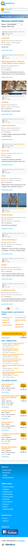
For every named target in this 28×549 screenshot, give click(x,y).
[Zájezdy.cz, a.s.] (9, 544)
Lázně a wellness (7, 501)
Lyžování (5, 506)
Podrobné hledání (6, 12)
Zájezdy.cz (5, 520)
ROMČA (4, 265)
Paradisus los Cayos (8, 290)
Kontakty (5, 475)
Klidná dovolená (7, 215)
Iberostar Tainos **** (7, 422)
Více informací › (5, 392)
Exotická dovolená (8, 494)
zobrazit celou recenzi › (7, 50)
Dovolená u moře (7, 491)
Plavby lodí (6, 504)
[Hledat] (2, 9)
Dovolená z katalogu (8, 486)
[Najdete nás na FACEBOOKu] (10, 532)
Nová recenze (6, 472)
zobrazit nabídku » (6, 337)
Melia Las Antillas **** (8, 384)
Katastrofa (5, 102)
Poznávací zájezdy (8, 496)
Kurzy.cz (5, 518)
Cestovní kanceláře (8, 509)
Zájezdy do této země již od (12, 333)
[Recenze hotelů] (7, 3)
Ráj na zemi (5, 150)
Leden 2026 (5, 38)
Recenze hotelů (7, 470)
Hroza (3, 176)
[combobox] (15, 9)
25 (19, 308)
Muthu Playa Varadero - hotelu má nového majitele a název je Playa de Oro (13, 62)
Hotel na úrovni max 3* (9, 239)
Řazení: (4, 24)
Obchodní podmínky (8, 477)
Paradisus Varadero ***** (9, 410)
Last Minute (6, 489)
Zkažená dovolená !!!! (9, 125)
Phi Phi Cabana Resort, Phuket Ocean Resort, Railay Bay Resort (11, 397)
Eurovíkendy (6, 499)
